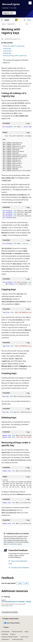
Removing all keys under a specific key (14, 55)
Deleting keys (7, 53)
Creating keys (7, 51)
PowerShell (11, 24)
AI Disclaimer (5, 631)
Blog (26, 631)
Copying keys (7, 48)
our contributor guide (14, 544)
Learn (3, 24)
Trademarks (5, 639)
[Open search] (24, 20)
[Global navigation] (2, 20)
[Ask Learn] (26, 24)
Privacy (12, 634)
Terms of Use (24, 637)
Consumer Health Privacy (9, 637)
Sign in (29, 20)
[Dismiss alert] (30, 2)
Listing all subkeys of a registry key (13, 46)
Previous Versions (17, 631)
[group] (16, 127)
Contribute (4, 634)
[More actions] (30, 24)
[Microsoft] (16, 20)
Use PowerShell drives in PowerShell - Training (16, 601)
